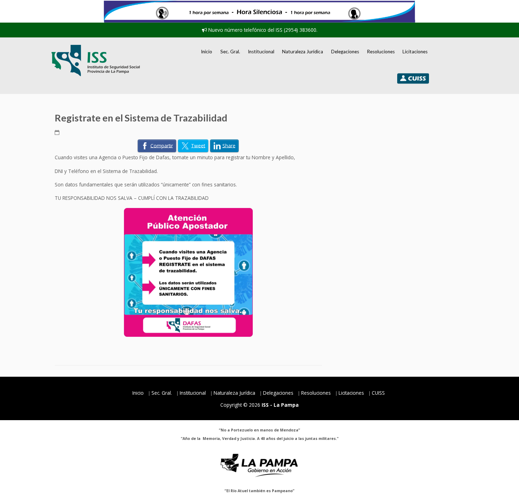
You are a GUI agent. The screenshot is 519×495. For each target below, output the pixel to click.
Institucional (261, 51)
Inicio (206, 51)
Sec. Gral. (230, 51)
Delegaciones (345, 51)
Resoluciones (381, 51)
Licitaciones (415, 51)
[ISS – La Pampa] (96, 60)
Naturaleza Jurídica (302, 51)
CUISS (378, 392)
